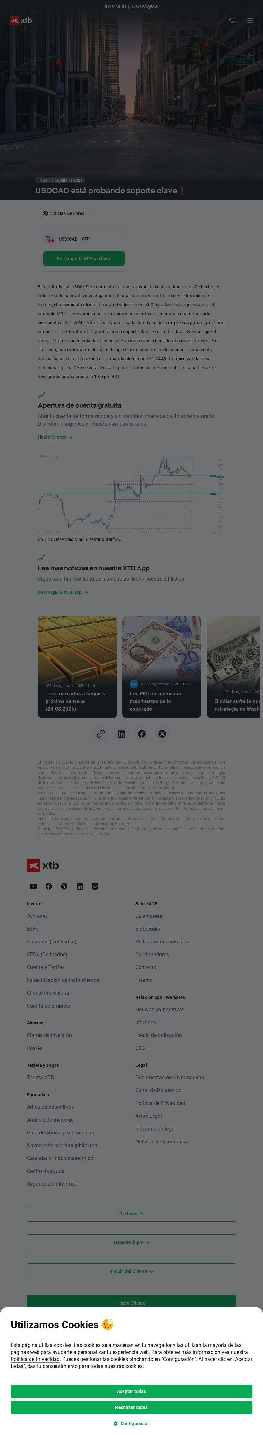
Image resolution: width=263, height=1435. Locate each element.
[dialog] (131, 1371)
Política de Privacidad (35, 1359)
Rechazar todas (131, 1407)
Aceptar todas (131, 1391)
